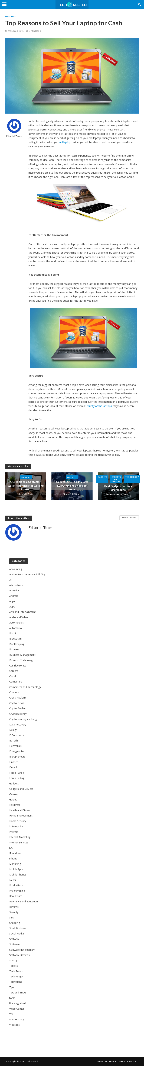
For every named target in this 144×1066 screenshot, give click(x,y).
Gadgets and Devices (116, 479)
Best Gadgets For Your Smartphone (118, 487)
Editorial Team (14, 136)
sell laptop (65, 142)
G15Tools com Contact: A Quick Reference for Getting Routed (26, 485)
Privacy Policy (127, 1061)
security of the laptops (98, 406)
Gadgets (10, 16)
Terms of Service (106, 1061)
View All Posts (129, 517)
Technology (132, 477)
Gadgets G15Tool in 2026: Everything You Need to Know (72, 485)
